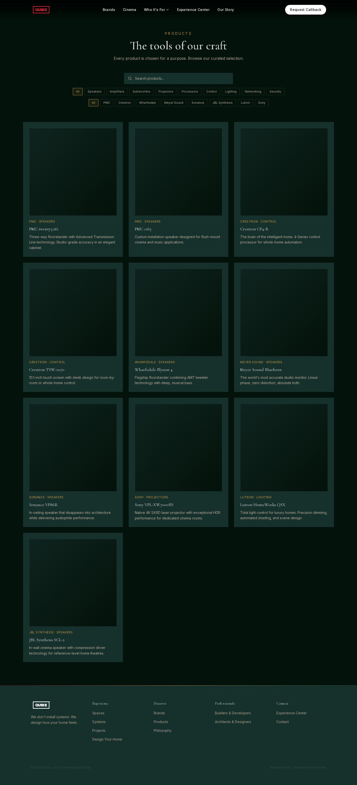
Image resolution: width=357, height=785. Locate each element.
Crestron (125, 102)
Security (275, 91)
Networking (253, 91)
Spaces (98, 713)
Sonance (198, 102)
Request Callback (305, 10)
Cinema (129, 10)
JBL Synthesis (222, 102)
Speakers (95, 91)
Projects (98, 730)
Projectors (166, 91)
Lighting (231, 91)
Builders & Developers (233, 713)
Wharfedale (147, 102)
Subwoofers (141, 91)
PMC (106, 102)
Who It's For (154, 10)
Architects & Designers (233, 722)
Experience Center (193, 10)
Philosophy (162, 730)
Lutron (245, 102)
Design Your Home (107, 739)
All (77, 91)
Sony (261, 102)
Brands (109, 10)
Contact (282, 722)
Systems (99, 722)
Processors (190, 91)
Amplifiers (117, 91)
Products (161, 722)
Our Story (225, 10)
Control (211, 91)
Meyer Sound (173, 102)
